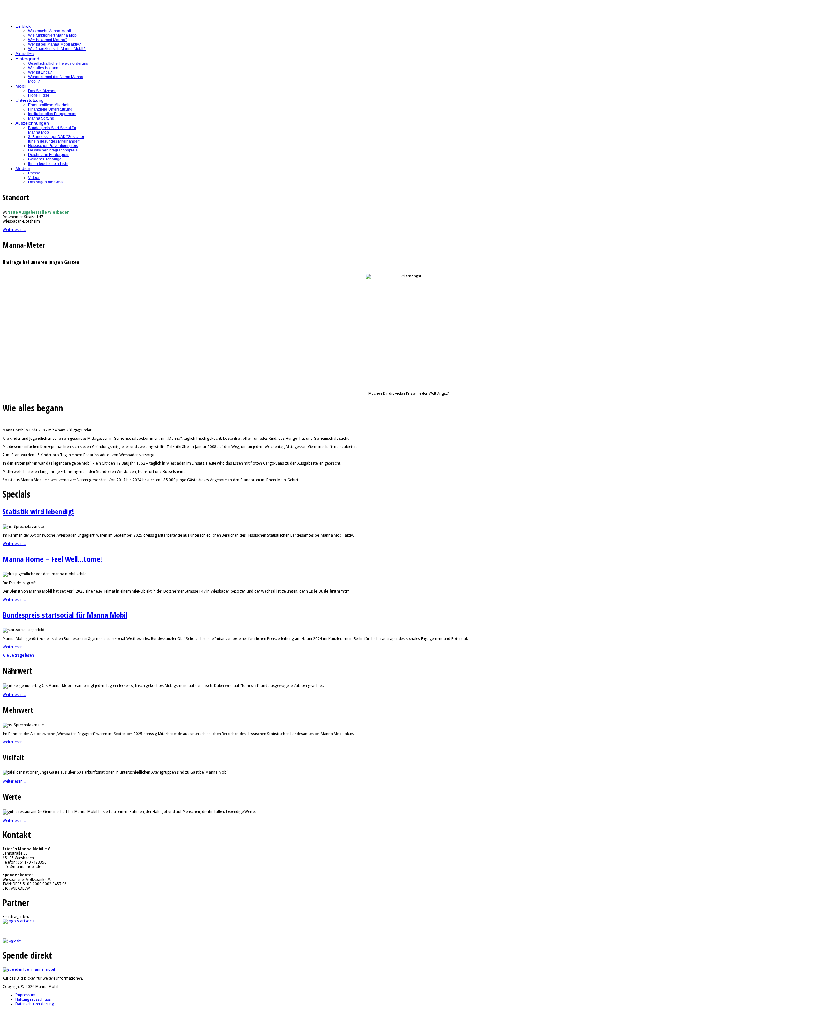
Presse (34, 173)
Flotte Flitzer (38, 95)
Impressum (25, 995)
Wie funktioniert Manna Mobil (53, 35)
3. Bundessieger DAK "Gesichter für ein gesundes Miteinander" (56, 139)
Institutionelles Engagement (52, 114)
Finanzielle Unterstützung (50, 109)
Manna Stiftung (41, 118)
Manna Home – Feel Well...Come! (52, 559)
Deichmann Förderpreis (48, 154)
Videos (34, 177)
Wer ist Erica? (40, 72)
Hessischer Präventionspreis (53, 146)
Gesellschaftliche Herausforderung (58, 63)
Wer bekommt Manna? (47, 40)
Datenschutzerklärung (34, 1004)
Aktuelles (24, 53)
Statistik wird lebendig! (38, 511)
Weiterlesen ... (14, 229)
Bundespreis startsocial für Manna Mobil (65, 614)
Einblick (23, 26)
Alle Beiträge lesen (18, 655)
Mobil (20, 86)
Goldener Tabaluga (45, 159)
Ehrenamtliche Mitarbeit (48, 105)
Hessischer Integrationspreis (53, 150)
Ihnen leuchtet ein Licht (48, 163)
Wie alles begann (43, 68)
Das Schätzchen (42, 91)
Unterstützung (29, 100)
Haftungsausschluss (33, 999)
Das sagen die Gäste (46, 182)
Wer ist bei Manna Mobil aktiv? (54, 44)
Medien (22, 168)
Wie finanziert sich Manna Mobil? (57, 49)
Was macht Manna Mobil (49, 31)
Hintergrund (27, 58)
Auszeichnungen (32, 123)
